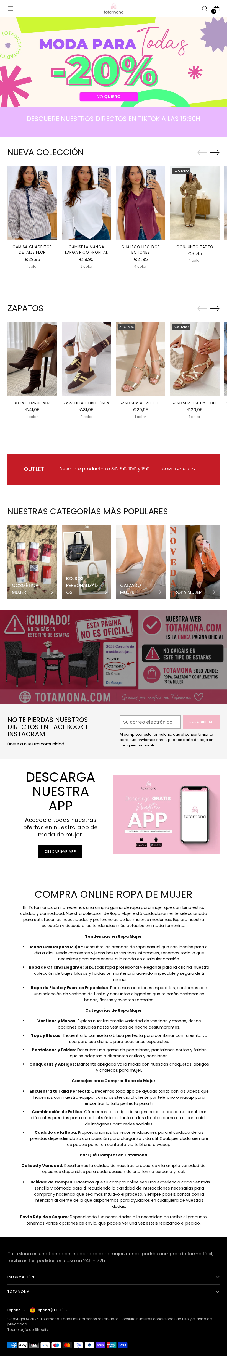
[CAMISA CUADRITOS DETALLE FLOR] (32, 203)
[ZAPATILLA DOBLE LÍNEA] (86, 359)
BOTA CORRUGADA (32, 403)
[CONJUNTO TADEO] (195, 203)
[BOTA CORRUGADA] (32, 359)
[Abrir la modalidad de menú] (10, 8)
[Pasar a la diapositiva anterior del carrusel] (202, 152)
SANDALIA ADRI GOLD (140, 403)
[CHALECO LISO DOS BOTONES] (141, 203)
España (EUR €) (50, 1310)
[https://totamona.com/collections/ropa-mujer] (113, 62)
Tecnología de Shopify (27, 1329)
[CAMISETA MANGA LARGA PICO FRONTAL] (86, 203)
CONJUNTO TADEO (194, 247)
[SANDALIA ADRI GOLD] (141, 359)
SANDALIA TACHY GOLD (195, 403)
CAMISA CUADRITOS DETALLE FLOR (32, 249)
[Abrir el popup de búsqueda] (204, 8)
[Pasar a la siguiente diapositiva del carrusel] (215, 152)
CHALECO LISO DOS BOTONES (140, 249)
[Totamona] (113, 8)
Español (14, 1310)
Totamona (49, 1318)
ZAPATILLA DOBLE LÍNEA (86, 403)
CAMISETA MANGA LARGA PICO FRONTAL (86, 249)
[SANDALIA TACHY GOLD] (195, 359)
